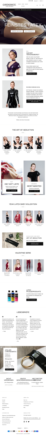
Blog (24, 407)
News (26, 4)
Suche (23, 6)
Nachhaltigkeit (26, 405)
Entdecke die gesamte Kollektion (35, 101)
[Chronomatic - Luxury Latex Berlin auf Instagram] (24, 421)
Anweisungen (9, 369)
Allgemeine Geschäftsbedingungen (8, 415)
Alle (23, 132)
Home (19, 4)
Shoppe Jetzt (32, 73)
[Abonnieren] (39, 418)
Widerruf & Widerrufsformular (7, 417)
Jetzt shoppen (11, 190)
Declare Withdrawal (6, 419)
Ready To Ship (29, 58)
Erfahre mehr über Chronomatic (23, 119)
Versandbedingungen (6, 422)
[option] (23, 9)
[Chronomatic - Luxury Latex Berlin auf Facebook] (26, 421)
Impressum (4, 424)
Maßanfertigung (5, 403)
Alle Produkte (29, 31)
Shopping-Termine (5, 407)
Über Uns (25, 400)
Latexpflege (4, 405)
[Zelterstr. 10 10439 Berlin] (23, 360)
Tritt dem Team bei (27, 403)
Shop (23, 4)
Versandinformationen (38, 386)
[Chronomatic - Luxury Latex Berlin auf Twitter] (28, 421)
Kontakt (3, 400)
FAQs (3, 409)
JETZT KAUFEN (32, 299)
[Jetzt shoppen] (34, 178)
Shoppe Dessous (17, 31)
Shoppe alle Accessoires (35, 244)
